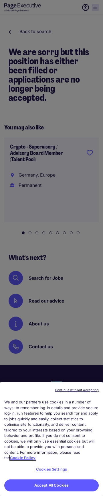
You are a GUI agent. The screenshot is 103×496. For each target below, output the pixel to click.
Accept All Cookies (51, 485)
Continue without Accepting (77, 390)
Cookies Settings (51, 469)
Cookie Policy (22, 457)
